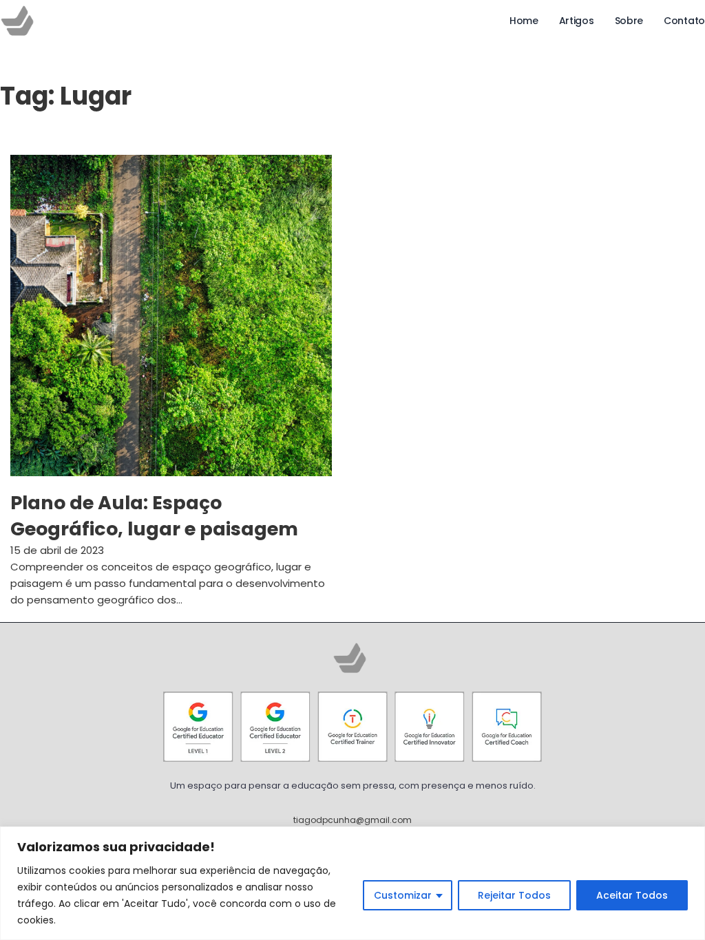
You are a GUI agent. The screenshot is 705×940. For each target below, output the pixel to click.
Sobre (629, 21)
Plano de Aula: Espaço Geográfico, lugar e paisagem (154, 516)
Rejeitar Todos (514, 895)
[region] (352, 883)
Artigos (576, 21)
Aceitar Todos (632, 895)
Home (523, 21)
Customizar (403, 895)
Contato (684, 21)
